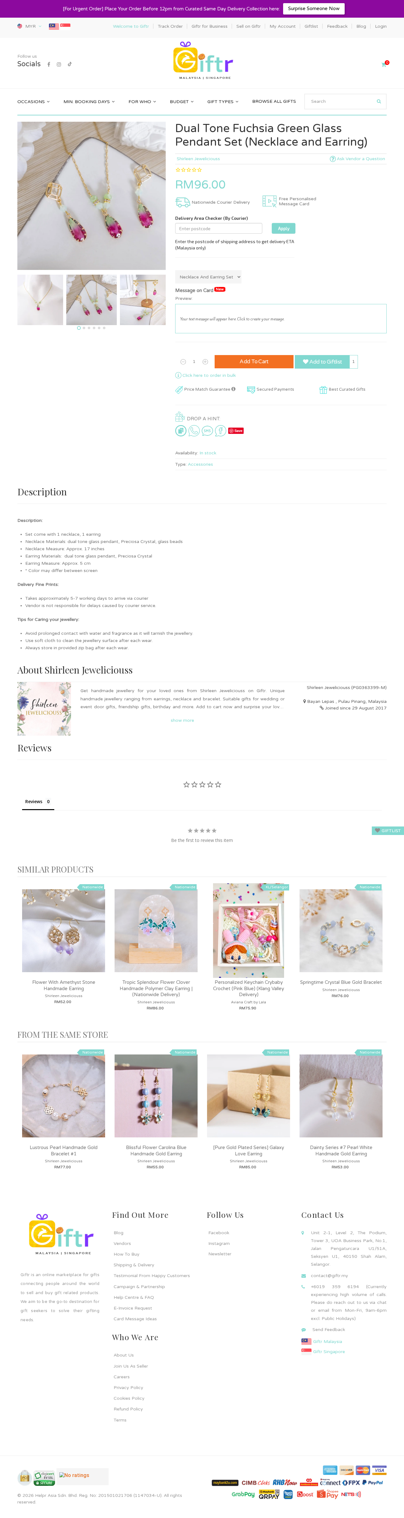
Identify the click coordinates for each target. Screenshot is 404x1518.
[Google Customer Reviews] (82, 1479)
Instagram (219, 1243)
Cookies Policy (129, 1398)
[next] (380, 953)
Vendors (122, 1243)
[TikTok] (70, 65)
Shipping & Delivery (134, 1265)
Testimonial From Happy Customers (152, 1275)
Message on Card (199, 290)
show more (182, 720)
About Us (124, 1355)
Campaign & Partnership (139, 1286)
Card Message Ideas (135, 1319)
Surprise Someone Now (314, 8)
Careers (122, 1377)
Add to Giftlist (325, 362)
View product (63, 937)
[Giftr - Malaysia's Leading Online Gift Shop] (202, 61)
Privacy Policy (128, 1387)
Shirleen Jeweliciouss (198, 158)
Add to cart (254, 361)
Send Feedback (328, 1329)
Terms (120, 1420)
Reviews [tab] (33, 801)
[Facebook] (48, 65)
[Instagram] (59, 65)
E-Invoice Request (133, 1308)
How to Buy (127, 1254)
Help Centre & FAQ (134, 1297)
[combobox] (345, 101)
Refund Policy (128, 1409)
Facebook (218, 1232)
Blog (118, 1232)
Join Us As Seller (131, 1366)
